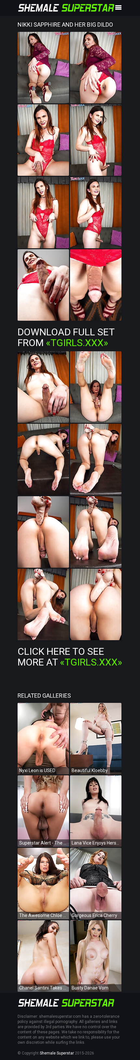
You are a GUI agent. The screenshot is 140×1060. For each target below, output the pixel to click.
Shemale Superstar (57, 1053)
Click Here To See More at (70, 657)
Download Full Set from (66, 337)
